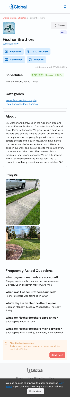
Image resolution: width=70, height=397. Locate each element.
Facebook (15, 51)
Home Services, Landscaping (21, 100)
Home (19, 377)
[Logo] (18, 6)
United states (9, 17)
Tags (51, 377)
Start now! (57, 355)
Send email (16, 59)
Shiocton (22, 17)
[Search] (65, 6)
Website (38, 59)
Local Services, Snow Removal (22, 103)
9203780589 (40, 51)
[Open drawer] (4, 6)
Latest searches (36, 377)
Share (61, 25)
